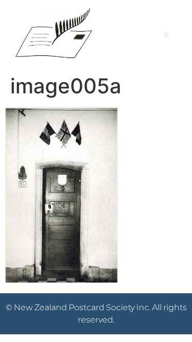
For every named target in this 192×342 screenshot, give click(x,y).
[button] (166, 34)
